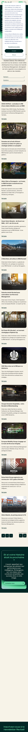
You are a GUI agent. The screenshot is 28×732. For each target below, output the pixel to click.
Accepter (14, 50)
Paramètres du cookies (14, 46)
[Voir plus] (14, 93)
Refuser (14, 54)
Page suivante (25, 535)
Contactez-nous (9, 583)
